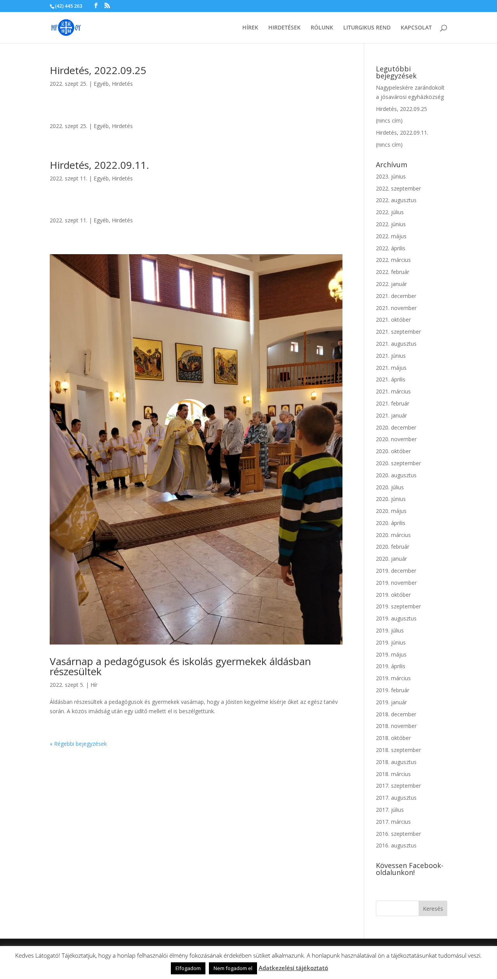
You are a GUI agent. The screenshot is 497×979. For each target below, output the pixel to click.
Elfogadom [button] (188, 968)
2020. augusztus (396, 475)
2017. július (390, 809)
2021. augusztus (396, 343)
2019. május (391, 654)
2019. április (390, 666)
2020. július (390, 487)
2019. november (396, 582)
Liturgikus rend (367, 28)
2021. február (392, 403)
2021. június (391, 355)
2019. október (393, 594)
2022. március (393, 259)
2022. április (390, 248)
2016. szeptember (398, 833)
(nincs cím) (389, 120)
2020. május (391, 511)
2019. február (392, 690)
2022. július (390, 212)
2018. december (396, 714)
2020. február (392, 546)
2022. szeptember (398, 188)
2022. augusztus (396, 200)
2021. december (396, 296)
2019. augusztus (396, 618)
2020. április (390, 523)
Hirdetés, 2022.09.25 (98, 70)
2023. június (391, 176)
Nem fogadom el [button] (233, 968)
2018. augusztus (396, 762)
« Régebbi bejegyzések (78, 743)
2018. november (396, 725)
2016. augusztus (396, 845)
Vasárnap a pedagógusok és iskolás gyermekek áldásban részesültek (180, 666)
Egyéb (101, 83)
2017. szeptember (398, 785)
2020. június (391, 498)
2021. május (391, 367)
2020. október (393, 451)
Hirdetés (122, 83)
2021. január (391, 415)
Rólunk (322, 28)
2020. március (393, 535)
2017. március (393, 821)
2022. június (391, 224)
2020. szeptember (398, 463)
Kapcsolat (416, 28)
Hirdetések (284, 28)
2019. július (390, 630)
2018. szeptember (398, 750)
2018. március (393, 774)
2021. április (390, 379)
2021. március (393, 391)
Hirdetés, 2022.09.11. (99, 165)
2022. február (392, 272)
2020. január (391, 558)
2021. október (393, 319)
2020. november (396, 439)
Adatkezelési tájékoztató (293, 968)
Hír (93, 684)
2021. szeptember (398, 331)
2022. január (391, 284)
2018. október (393, 738)
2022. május (391, 236)
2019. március (393, 678)
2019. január (391, 702)
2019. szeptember (398, 606)
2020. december (396, 427)
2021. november (396, 308)
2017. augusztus (396, 797)
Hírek (250, 28)
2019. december (396, 570)
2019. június (391, 642)
